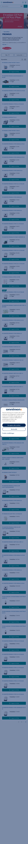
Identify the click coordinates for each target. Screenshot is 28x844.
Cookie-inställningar (8, 433)
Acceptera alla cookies (14, 425)
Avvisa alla (14, 429)
